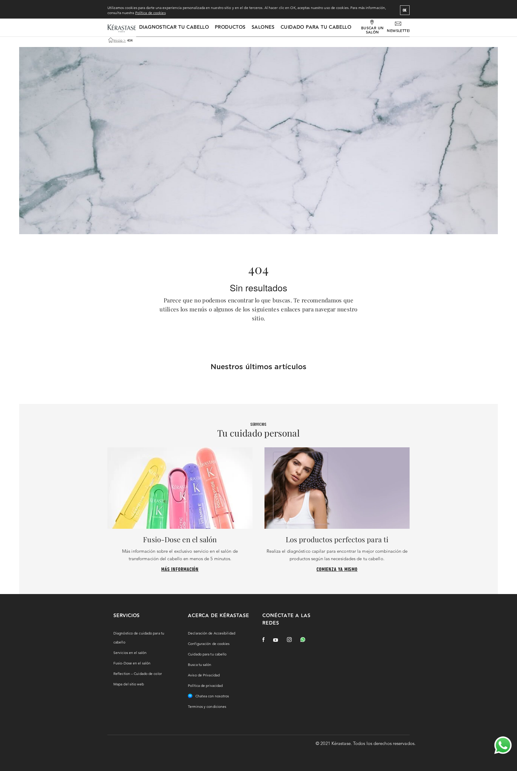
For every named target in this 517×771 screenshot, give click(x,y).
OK (405, 10)
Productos (230, 27)
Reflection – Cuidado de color (137, 673)
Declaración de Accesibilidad (211, 633)
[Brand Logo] (121, 29)
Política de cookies (150, 12)
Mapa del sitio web (128, 684)
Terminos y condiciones (207, 706)
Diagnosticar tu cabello (174, 27)
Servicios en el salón (130, 652)
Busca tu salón (199, 664)
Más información (180, 569)
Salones (263, 27)
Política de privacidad (205, 685)
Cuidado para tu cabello (316, 27)
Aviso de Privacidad (204, 675)
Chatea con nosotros (212, 696)
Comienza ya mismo (337, 569)
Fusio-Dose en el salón (131, 663)
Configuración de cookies (208, 643)
